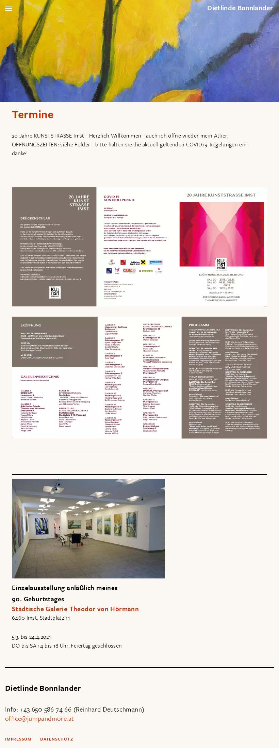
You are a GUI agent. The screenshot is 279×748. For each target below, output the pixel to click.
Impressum (18, 739)
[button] (8, 8)
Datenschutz (56, 739)
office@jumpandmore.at (39, 718)
